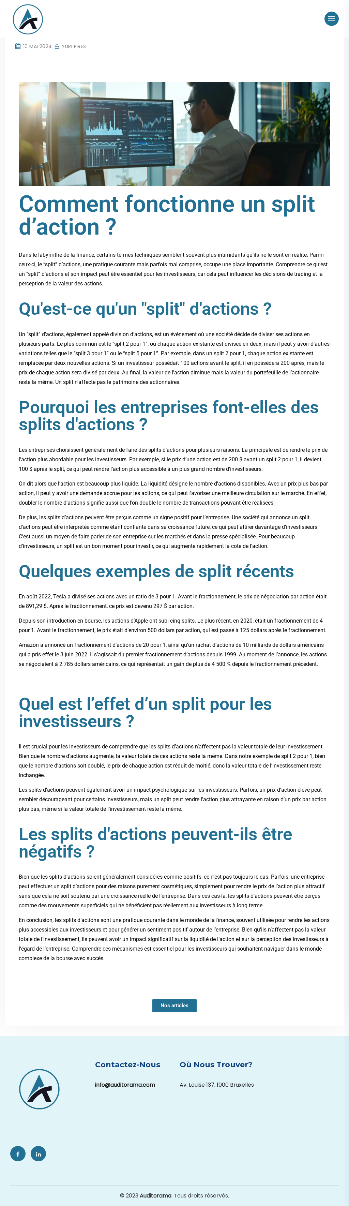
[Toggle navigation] (331, 19)
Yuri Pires (73, 46)
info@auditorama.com (125, 1085)
